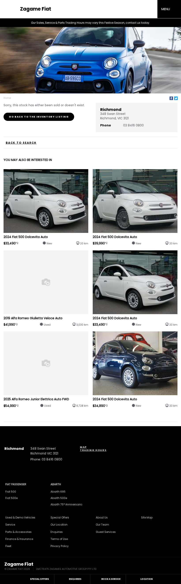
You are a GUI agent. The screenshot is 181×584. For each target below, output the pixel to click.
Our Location (59, 524)
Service (10, 524)
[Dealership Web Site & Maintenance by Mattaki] (168, 566)
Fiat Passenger (15, 484)
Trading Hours (93, 450)
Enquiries (57, 532)
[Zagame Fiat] (11, 9)
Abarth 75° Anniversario (66, 504)
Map (83, 447)
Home (7, 98)
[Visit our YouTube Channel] (90, 430)
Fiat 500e (11, 498)
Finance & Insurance (19, 539)
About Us (102, 517)
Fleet (8, 546)
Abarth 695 (58, 491)
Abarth (56, 484)
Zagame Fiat (35, 9)
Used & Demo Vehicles (20, 517)
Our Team (102, 524)
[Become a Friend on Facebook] (102, 430)
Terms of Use (59, 539)
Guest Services (106, 532)
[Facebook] (171, 98)
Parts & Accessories (18, 532)
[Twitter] (176, 98)
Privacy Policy (60, 546)
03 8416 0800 (133, 125)
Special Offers (60, 517)
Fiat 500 (10, 491)
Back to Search (21, 142)
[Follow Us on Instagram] (78, 430)
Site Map (147, 517)
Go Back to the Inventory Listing (39, 116)
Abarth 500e (59, 498)
